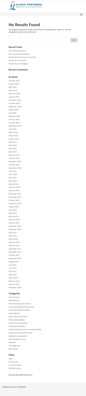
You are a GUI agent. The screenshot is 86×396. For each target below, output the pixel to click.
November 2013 (15, 197)
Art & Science (14, 297)
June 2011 (13, 268)
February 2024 (14, 116)
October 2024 (14, 103)
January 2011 (14, 284)
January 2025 (14, 97)
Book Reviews (14, 300)
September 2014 (15, 168)
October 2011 (14, 255)
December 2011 (15, 249)
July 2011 (12, 265)
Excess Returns (14, 313)
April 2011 (13, 275)
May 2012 (13, 233)
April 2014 (13, 181)
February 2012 (14, 242)
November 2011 (15, 252)
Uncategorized (14, 346)
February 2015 (14, 155)
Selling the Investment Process (21, 333)
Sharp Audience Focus (17, 339)
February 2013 (14, 220)
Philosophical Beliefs (17, 320)
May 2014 (13, 178)
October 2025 (14, 81)
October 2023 (14, 123)
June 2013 (13, 210)
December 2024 (15, 100)
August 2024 (14, 110)
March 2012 (13, 239)
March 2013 (13, 216)
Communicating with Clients (20, 304)
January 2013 (14, 223)
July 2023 (12, 129)
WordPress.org (14, 368)
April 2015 (13, 152)
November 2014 (15, 161)
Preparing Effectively (17, 326)
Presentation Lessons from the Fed (22, 57)
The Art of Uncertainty (17, 60)
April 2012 (13, 236)
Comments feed (15, 365)
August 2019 (14, 139)
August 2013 (14, 207)
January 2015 (14, 158)
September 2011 (15, 258)
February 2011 (14, 281)
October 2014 (14, 165)
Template (12, 342)
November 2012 (15, 229)
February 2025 (14, 94)
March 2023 (13, 132)
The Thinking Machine (17, 51)
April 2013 (13, 213)
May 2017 (13, 142)
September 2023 (15, 126)
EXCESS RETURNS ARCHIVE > (21, 375)
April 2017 (13, 145)
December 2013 (15, 194)
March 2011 (13, 278)
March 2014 (13, 184)
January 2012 (14, 245)
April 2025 (13, 90)
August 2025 (14, 84)
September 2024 (15, 107)
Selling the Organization (18, 336)
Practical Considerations (18, 323)
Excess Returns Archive (18, 317)
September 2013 (15, 203)
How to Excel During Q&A (19, 54)
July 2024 (12, 113)
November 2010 (15, 287)
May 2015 (13, 149)
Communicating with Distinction (21, 307)
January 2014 (14, 190)
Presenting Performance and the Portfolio (25, 329)
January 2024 (14, 119)
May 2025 (13, 87)
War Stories (13, 349)
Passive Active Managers (18, 64)
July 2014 (12, 171)
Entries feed (13, 362)
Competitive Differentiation (19, 310)
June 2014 (13, 174)
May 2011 (13, 271)
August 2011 (14, 262)
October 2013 (14, 200)
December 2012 (15, 226)
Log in (11, 359)
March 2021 (13, 136)
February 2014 (14, 187)
